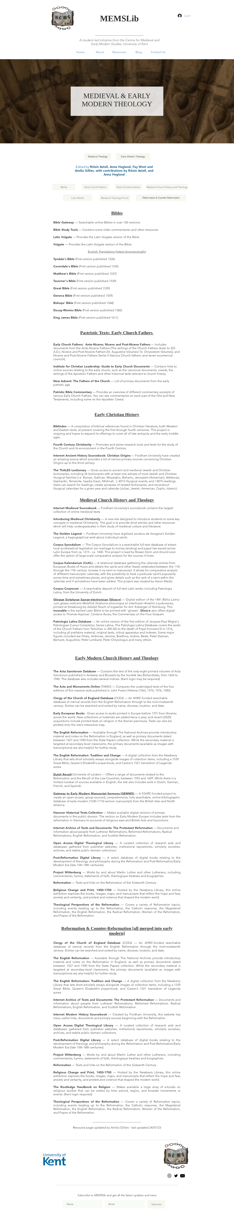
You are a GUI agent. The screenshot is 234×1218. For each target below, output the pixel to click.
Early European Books (69, 713)
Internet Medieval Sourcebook (74, 508)
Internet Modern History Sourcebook (80, 1014)
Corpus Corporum (66, 588)
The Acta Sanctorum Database (74, 671)
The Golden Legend (67, 533)
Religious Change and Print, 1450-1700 (82, 1072)
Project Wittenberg (67, 872)
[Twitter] (176, 1175)
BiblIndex (60, 426)
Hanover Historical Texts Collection (78, 812)
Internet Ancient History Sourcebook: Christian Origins (92, 455)
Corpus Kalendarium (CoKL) (73, 563)
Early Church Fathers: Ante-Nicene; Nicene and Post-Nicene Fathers (101, 344)
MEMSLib (119, 18)
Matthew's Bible (64, 273)
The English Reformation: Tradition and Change (87, 755)
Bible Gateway (63, 222)
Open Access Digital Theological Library (83, 843)
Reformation (62, 882)
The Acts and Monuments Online (76, 686)
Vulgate (58, 244)
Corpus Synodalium (67, 544)
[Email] (182, 1175)
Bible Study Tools (65, 230)
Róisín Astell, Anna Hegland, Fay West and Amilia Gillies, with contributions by (114, 168)
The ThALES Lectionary (69, 470)
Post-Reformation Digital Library (77, 857)
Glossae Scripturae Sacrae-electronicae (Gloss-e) (87, 599)
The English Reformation (70, 732)
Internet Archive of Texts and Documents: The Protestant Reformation (103, 828)
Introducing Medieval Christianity (76, 519)
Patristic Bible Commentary (72, 392)
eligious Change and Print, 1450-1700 (83, 890)
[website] (169, 1175)
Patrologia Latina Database (72, 621)
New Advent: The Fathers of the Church (81, 381)
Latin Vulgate (62, 237)
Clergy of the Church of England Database (83, 698)
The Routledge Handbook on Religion (81, 1087)
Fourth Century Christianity (72, 444)
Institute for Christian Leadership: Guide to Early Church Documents (101, 366)
